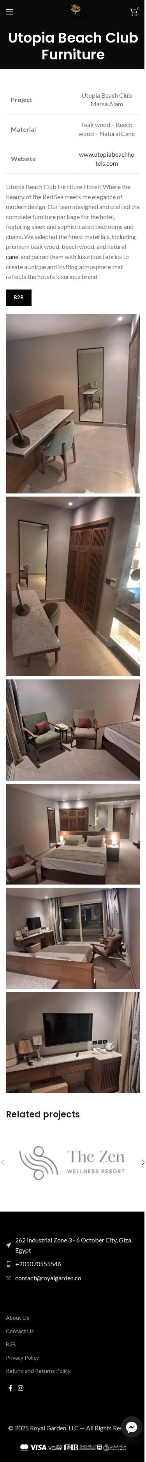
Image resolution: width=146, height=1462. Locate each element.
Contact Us (20, 1331)
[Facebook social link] (10, 1388)
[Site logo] (73, 10)
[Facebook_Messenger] (131, 1426)
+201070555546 (38, 1263)
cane (12, 256)
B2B (11, 1344)
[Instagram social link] (20, 1388)
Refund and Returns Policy (38, 1370)
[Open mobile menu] (10, 12)
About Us (17, 1317)
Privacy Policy (22, 1357)
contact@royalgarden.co (48, 1277)
